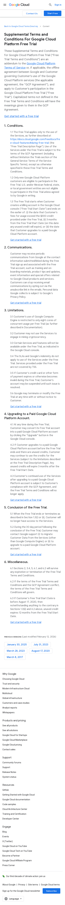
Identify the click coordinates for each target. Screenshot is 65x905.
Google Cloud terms (50, 884)
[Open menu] (5, 5)
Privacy (21, 884)
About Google (8, 884)
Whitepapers (8, 712)
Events (5, 836)
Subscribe (51, 891)
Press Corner (8, 865)
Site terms (33, 884)
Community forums (11, 762)
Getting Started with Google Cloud (18, 795)
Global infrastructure (12, 698)
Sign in (58, 5)
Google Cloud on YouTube (14, 846)
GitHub (5, 790)
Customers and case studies (15, 703)
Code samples (9, 804)
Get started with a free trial (21, 116)
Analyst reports (9, 708)
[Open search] (50, 5)
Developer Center (10, 819)
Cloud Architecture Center (14, 809)
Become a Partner (11, 856)
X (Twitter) (7, 841)
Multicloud (7, 693)
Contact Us (32, 13)
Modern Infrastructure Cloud (15, 688)
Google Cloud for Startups (14, 735)
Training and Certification (14, 814)
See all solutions (10, 730)
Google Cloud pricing (12, 745)
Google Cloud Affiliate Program (17, 860)
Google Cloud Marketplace (14, 740)
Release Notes (9, 772)
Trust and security (11, 684)
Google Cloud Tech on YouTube (17, 851)
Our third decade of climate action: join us (25, 876)
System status (9, 777)
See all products (10, 725)
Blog (4, 832)
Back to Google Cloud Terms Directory (21, 26)
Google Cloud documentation (16, 799)
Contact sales (8, 749)
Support (6, 767)
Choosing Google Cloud (13, 679)
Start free (52, 13)
